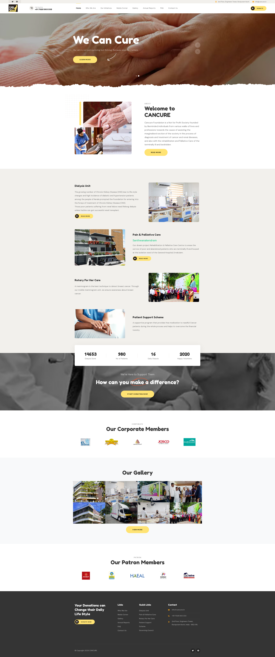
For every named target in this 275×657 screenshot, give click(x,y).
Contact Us (122, 630)
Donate (259, 8)
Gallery (135, 8)
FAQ (161, 8)
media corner (122, 8)
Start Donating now (137, 394)
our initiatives (106, 8)
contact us (173, 8)
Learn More (85, 60)
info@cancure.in (260, 2)
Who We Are (122, 611)
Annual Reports (149, 8)
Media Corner (123, 615)
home (78, 8)
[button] (136, 76)
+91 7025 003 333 (43, 9)
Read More (156, 152)
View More (137, 530)
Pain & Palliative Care (147, 615)
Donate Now (86, 622)
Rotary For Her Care (147, 619)
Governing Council (146, 630)
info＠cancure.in (178, 610)
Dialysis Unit (144, 611)
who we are (91, 8)
